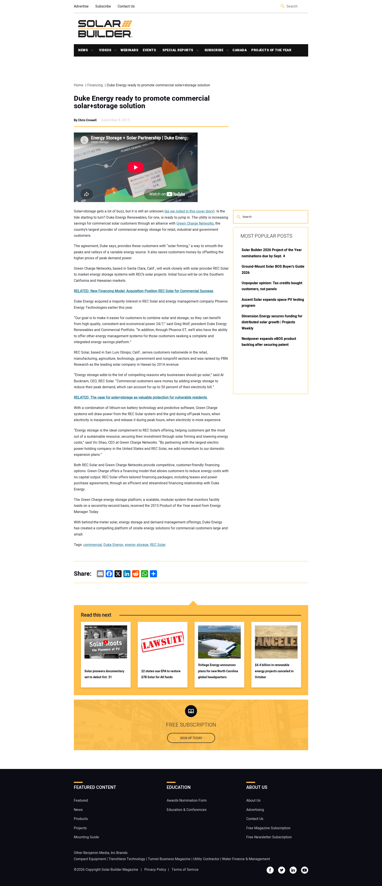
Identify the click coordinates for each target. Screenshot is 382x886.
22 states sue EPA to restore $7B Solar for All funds (161, 674)
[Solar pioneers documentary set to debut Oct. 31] (105, 642)
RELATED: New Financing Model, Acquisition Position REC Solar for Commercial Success (144, 291)
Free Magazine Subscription (268, 828)
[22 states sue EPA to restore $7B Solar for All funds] (162, 642)
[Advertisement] (266, 464)
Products (81, 819)
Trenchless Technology (127, 859)
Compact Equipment (90, 859)
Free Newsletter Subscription (269, 837)
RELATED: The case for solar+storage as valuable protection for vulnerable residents (141, 397)
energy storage (137, 544)
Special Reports (177, 50)
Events (149, 50)
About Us (253, 800)
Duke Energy (113, 544)
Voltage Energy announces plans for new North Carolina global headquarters (218, 671)
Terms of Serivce (185, 869)
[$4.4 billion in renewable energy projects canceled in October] (276, 642)
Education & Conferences (186, 809)
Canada (240, 50)
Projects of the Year (271, 50)
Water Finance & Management (246, 859)
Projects (80, 828)
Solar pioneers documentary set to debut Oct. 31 (104, 674)
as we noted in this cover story (189, 211)
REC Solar (158, 544)
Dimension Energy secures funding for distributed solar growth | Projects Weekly (272, 322)
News (83, 50)
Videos (105, 50)
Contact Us (126, 6)
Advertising (255, 809)
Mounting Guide (86, 837)
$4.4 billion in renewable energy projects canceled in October (274, 671)
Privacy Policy (155, 869)
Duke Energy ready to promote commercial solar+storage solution (142, 102)
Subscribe (103, 6)
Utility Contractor (206, 859)
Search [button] (283, 6)
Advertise (81, 6)
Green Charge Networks (195, 223)
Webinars (129, 50)
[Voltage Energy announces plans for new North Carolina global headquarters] (219, 642)
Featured (81, 800)
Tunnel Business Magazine (169, 859)
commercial (92, 544)
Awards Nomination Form (187, 800)
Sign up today (191, 738)
